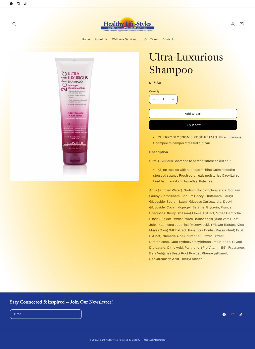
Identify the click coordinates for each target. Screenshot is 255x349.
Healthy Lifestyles (108, 340)
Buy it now (193, 125)
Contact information (154, 340)
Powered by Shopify (129, 340)
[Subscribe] (77, 314)
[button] (14, 24)
